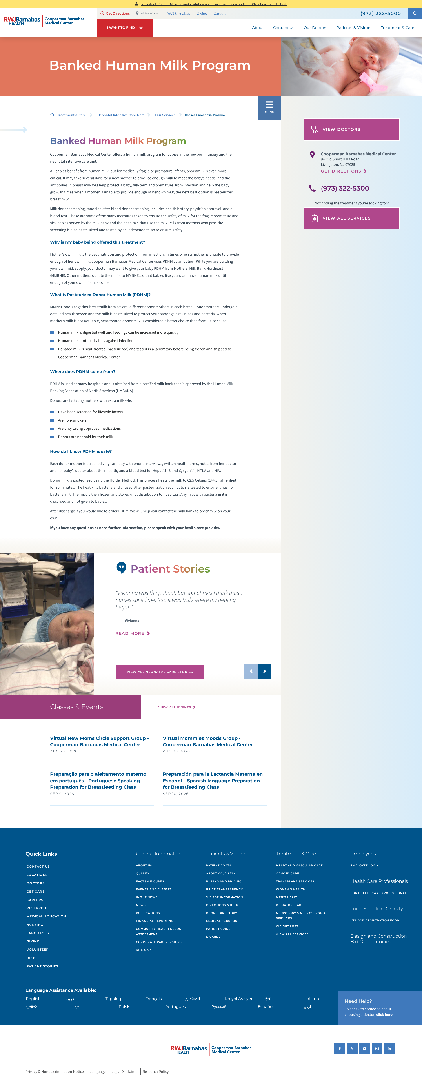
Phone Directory (221, 913)
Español (266, 1006)
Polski (125, 1006)
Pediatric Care (289, 905)
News (141, 905)
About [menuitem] (258, 27)
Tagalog (113, 998)
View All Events (174, 707)
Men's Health (288, 897)
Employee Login (365, 865)
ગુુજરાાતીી (192, 998)
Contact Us (38, 866)
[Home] (48, 22)
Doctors (36, 883)
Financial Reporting (155, 921)
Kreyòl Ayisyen (239, 998)
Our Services (165, 115)
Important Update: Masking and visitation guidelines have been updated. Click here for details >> (214, 4)
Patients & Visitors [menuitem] (354, 27)
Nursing (35, 925)
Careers (220, 13)
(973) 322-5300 (345, 188)
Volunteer (38, 950)
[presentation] (193, 613)
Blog (32, 958)
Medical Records (221, 921)
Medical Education (46, 916)
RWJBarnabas (178, 13)
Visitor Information (224, 897)
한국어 (32, 1006)
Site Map (143, 950)
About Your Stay (221, 873)
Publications (148, 913)
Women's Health (291, 889)
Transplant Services (295, 881)
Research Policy (156, 1071)
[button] (415, 13)
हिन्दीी (268, 998)
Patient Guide (218, 928)
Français (153, 998)
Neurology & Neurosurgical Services (301, 915)
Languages (38, 933)
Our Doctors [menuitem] (315, 27)
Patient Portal (219, 865)
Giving (202, 13)
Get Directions (118, 13)
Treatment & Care (71, 115)
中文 (76, 1006)
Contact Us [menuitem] (283, 27)
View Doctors (341, 129)
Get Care (36, 892)
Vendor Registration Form (375, 920)
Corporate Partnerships (159, 942)
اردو (307, 1006)
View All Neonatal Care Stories (160, 672)
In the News (147, 897)
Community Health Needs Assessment (158, 931)
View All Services (347, 218)
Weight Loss (287, 926)
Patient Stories (42, 966)
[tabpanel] (47, 624)
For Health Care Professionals (380, 893)
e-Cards (213, 936)
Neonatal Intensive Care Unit (120, 115)
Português (175, 1006)
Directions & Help (222, 905)
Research (36, 908)
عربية (70, 998)
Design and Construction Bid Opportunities (379, 938)
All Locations (149, 13)
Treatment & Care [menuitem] (397, 27)
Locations (37, 875)
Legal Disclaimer (125, 1071)
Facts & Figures (150, 881)
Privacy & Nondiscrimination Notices (55, 1071)
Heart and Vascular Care (299, 865)
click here (384, 1014)
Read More (130, 633)
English (33, 998)
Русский (218, 1006)
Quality (143, 873)
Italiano (311, 998)
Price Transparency (224, 889)
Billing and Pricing (224, 881)
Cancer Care (287, 873)
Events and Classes (154, 889)
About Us (144, 865)
